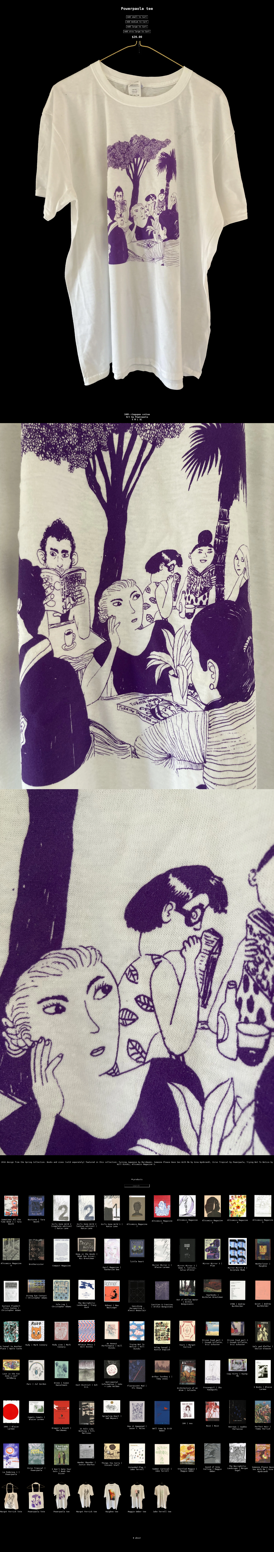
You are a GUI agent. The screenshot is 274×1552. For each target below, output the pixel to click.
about (138, 1538)
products (138, 1179)
